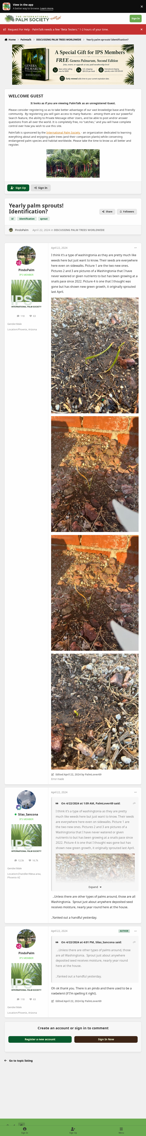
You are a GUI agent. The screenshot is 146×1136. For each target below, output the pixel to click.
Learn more (7, 6)
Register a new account (40, 1039)
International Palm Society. (63, 132)
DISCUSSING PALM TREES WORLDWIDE (79, 230)
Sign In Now (106, 1039)
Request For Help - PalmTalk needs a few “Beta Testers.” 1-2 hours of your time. (58, 29)
